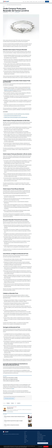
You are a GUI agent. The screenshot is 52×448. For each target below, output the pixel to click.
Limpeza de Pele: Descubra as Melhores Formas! (12, 115)
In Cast (4, 4)
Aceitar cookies (46, 446)
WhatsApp (8, 403)
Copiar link (18, 403)
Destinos (36, 1)
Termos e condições (40, 439)
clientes (12, 388)
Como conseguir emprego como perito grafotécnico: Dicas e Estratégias (16, 113)
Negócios (28, 1)
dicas (23, 1)
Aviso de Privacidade (40, 438)
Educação (31, 1)
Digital (43, 1)
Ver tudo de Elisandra (10, 411)
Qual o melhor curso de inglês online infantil (10, 379)
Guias (6, 4)
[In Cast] (5, 432)
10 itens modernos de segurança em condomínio (11, 380)
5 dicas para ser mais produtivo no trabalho (10, 377)
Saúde (34, 1)
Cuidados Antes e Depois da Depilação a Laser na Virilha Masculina (15, 117)
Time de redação (39, 434)
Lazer (25, 1)
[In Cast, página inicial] (6, 1)
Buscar (47, 1)
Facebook (12, 403)
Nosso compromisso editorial (41, 435)
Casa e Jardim (40, 1)
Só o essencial (40, 446)
